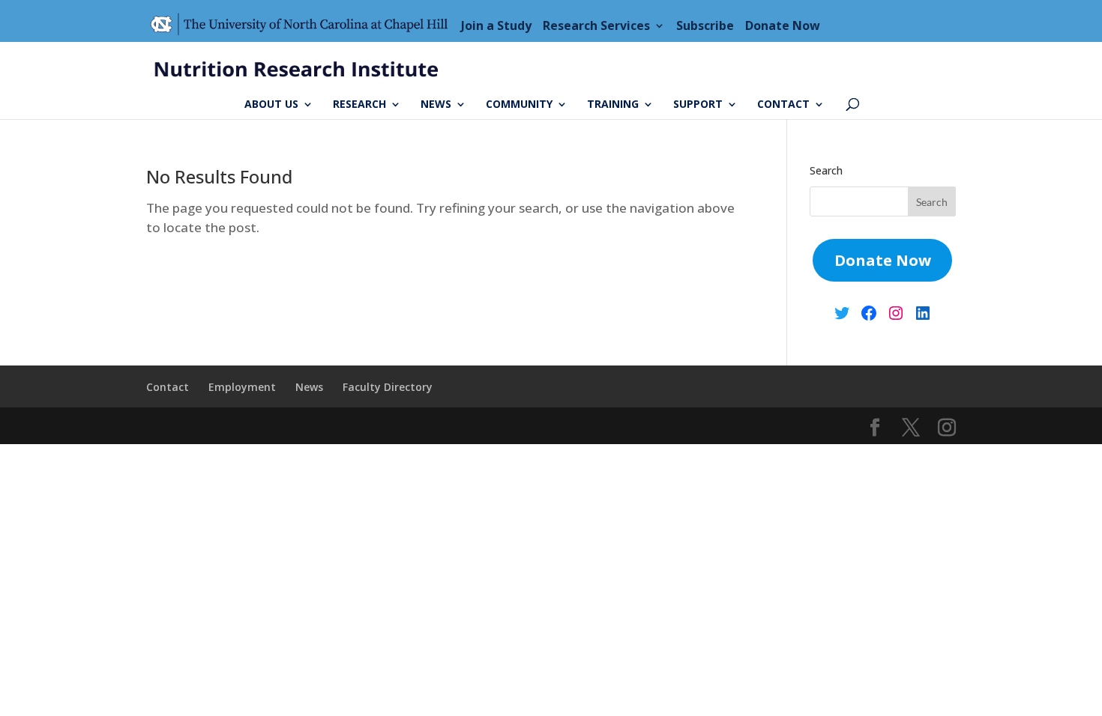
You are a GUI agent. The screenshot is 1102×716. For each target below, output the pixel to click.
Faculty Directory (388, 387)
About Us (271, 105)
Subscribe (705, 25)
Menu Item (303, 25)
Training (613, 105)
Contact (783, 105)
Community (519, 105)
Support (698, 105)
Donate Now (782, 25)
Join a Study (496, 25)
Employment (242, 387)
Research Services (596, 25)
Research (359, 105)
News (436, 105)
